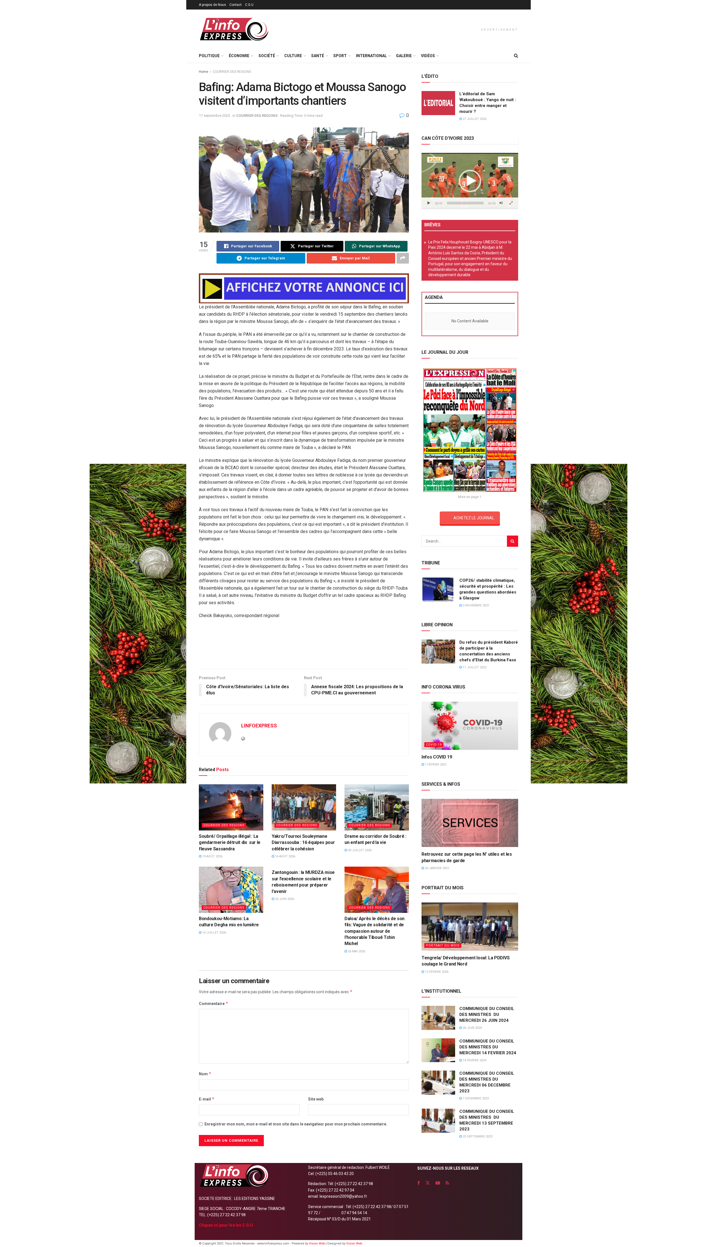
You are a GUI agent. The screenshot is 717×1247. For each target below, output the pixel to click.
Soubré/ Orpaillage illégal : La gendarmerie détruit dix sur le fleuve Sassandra (229, 843)
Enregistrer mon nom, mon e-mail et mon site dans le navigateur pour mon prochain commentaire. (295, 1124)
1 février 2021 (435, 764)
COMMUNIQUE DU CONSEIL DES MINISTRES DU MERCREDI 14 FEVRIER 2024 (487, 1047)
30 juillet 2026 (359, 850)
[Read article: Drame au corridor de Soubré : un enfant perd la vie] (376, 807)
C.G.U (249, 5)
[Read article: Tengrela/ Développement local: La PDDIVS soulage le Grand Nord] (470, 926)
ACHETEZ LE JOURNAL (473, 518)
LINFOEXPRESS (259, 726)
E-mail (207, 1099)
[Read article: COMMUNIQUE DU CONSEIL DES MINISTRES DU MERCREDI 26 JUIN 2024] (438, 1018)
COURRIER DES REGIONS (232, 72)
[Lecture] (429, 203)
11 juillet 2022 (474, 667)
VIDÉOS (428, 55)
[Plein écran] (511, 203)
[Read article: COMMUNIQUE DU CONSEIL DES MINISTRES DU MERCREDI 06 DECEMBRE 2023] (438, 1083)
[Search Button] (516, 56)
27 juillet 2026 (474, 119)
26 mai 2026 (356, 951)
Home (203, 72)
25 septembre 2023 (477, 1136)
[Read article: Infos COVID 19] (470, 726)
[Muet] (501, 203)
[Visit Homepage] (234, 29)
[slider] (465, 203)
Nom (205, 1073)
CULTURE (293, 55)
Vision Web (317, 1243)
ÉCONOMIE (239, 55)
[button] (470, 181)
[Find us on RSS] (447, 1183)
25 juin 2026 (284, 899)
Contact (235, 5)
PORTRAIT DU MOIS (443, 945)
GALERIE (404, 55)
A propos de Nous (212, 5)
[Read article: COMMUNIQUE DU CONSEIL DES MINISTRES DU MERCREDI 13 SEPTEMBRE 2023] (438, 1121)
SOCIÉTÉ (267, 55)
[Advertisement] (304, 646)
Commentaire (213, 1003)
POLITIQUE (209, 55)
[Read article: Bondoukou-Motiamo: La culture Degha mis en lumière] (231, 890)
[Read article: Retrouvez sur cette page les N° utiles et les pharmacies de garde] (470, 823)
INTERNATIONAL (371, 55)
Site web (315, 1099)
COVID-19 (434, 744)
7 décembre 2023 (475, 1098)
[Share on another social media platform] (403, 258)
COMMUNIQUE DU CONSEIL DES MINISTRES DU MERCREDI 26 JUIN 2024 (486, 1014)
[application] (470, 180)
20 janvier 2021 (436, 868)
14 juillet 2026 (213, 932)
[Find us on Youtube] (438, 1183)
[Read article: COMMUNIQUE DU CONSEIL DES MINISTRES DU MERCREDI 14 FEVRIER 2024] (438, 1050)
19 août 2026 (211, 856)
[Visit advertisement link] (304, 288)
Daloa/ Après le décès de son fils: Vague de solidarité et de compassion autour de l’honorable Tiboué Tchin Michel (374, 931)
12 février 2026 (436, 972)
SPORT (340, 55)
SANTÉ (317, 55)
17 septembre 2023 (214, 115)
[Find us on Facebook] (418, 1183)
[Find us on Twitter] (427, 1183)
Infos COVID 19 (437, 757)
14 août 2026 (284, 856)
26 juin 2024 (472, 1028)
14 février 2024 (474, 1060)
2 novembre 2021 (475, 605)
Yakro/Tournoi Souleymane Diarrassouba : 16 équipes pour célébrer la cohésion (303, 843)
